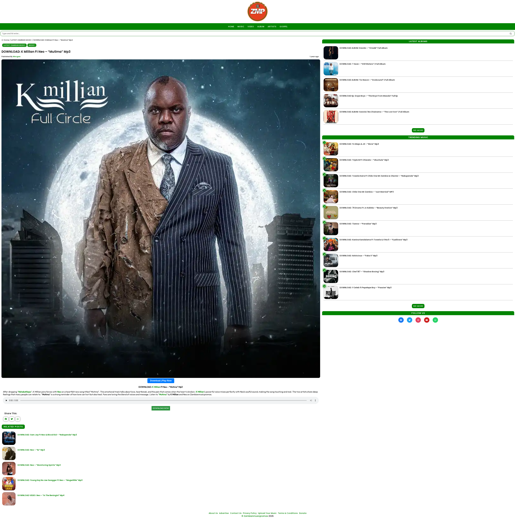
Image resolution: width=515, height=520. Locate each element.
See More (418, 130)
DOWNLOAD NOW (161, 408)
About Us (213, 513)
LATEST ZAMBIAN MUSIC (21, 40)
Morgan (17, 56)
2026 (271, 516)
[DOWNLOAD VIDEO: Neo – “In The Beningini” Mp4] (9, 505)
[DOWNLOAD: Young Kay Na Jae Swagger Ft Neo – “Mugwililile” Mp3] (9, 489)
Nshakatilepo (24, 391)
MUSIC (241, 26)
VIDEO (251, 26)
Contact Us (236, 513)
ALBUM (260, 26)
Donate (302, 513)
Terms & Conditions (288, 513)
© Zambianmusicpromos (255, 516)
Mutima (162, 394)
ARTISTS (272, 26)
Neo (59, 391)
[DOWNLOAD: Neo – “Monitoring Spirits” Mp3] (9, 474)
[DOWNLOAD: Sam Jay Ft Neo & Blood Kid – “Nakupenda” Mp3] (9, 444)
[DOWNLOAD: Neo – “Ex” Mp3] (9, 459)
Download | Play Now (161, 381)
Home (6, 40)
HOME (231, 26)
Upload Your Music (267, 513)
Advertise (224, 513)
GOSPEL (284, 26)
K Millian (156, 387)
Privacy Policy (250, 513)
